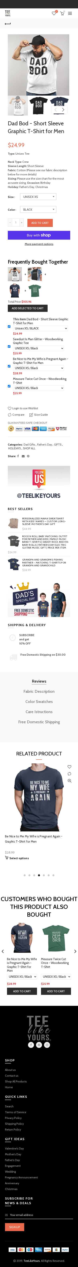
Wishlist (56, 11)
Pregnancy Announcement (21, 1177)
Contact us (11, 1075)
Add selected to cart (28, 308)
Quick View (69, 780)
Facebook (31, 1045)
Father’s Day (44, 444)
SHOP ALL (29, 448)
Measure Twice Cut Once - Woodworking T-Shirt (39, 381)
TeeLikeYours (32, 1261)
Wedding (10, 1171)
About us (10, 1070)
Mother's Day (13, 1154)
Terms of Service (15, 1112)
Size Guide (41, 414)
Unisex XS (30, 197)
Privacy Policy (13, 1118)
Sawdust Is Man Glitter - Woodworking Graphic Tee (38, 341)
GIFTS (58, 444)
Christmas (11, 1189)
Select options (19, 858)
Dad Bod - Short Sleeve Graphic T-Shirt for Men (40, 321)
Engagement (13, 1166)
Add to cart (40, 222)
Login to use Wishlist (25, 408)
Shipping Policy (14, 1124)
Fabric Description (39, 691)
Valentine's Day (14, 1148)
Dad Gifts (29, 444)
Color (11, 209)
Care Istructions (39, 711)
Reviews (39, 681)
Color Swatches (39, 701)
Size (11, 197)
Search (9, 1106)
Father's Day (12, 1160)
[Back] (8, 23)
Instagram (47, 1045)
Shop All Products (16, 1081)
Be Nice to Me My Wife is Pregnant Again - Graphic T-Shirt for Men (40, 361)
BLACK (27, 209)
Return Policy (13, 1129)
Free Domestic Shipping (39, 721)
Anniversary (12, 1183)
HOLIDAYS (14, 448)
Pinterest (39, 1045)
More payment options (39, 244)
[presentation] (3, 951)
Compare (18, 414)
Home (9, 1087)
